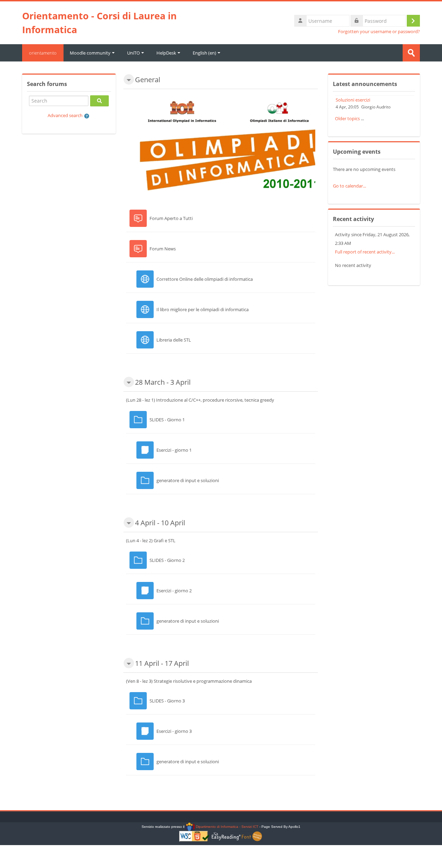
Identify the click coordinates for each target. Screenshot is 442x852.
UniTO (133, 53)
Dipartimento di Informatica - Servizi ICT (226, 827)
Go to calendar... (349, 186)
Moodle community (90, 53)
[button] (87, 116)
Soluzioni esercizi (353, 100)
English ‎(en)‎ (204, 53)
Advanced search (65, 115)
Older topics (347, 118)
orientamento (43, 53)
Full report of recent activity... (365, 252)
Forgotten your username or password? (379, 32)
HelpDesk (166, 53)
